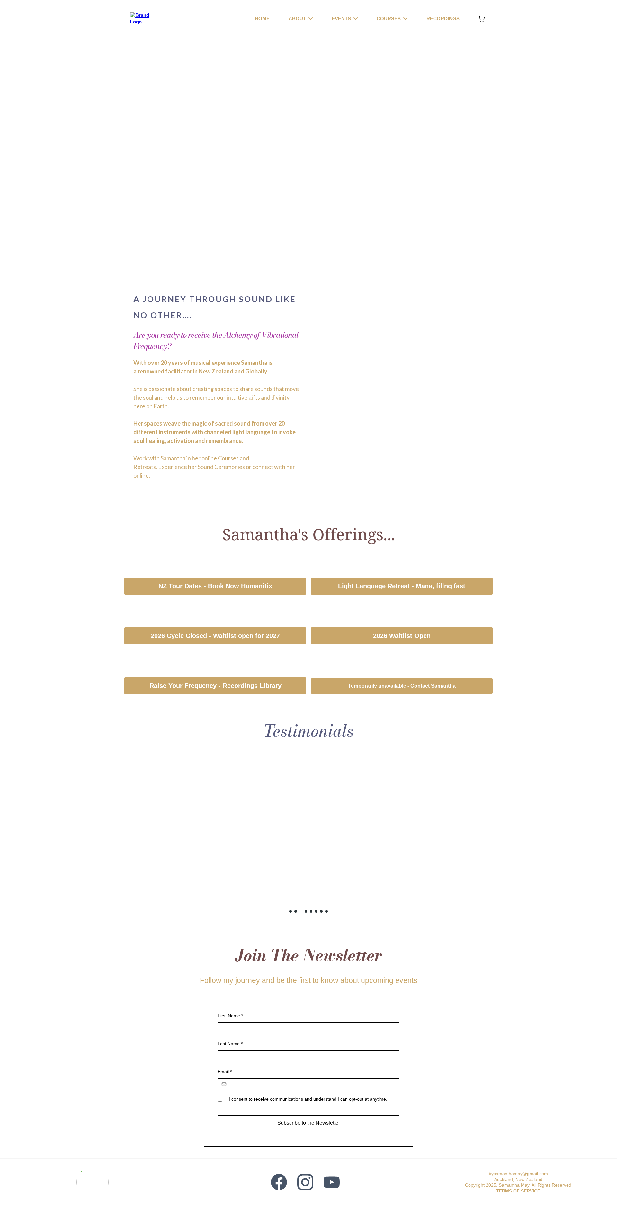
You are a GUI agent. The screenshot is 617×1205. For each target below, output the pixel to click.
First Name (230, 1015)
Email (225, 1071)
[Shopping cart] (481, 18)
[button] (310, 18)
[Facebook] (279, 1182)
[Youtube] (331, 1182)
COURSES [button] (389, 18)
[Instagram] (305, 1182)
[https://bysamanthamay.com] (142, 18)
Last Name (230, 1043)
